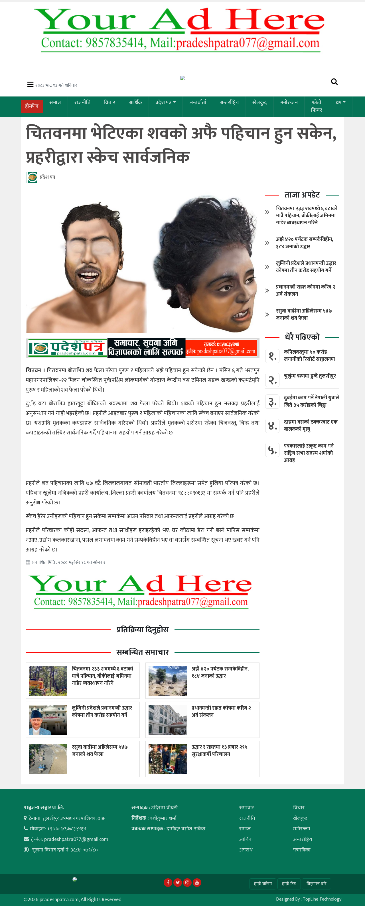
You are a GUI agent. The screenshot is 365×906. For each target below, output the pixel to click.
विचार (109, 102)
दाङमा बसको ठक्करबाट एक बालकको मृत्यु (311, 426)
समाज (55, 102)
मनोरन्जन (289, 102)
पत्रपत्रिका (302, 850)
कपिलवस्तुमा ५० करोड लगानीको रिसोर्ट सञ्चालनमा (309, 356)
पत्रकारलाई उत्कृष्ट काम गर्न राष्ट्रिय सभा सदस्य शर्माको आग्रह (309, 453)
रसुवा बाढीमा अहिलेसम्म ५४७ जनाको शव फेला (100, 751)
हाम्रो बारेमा (263, 884)
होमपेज (31, 106)
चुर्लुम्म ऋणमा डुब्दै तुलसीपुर (310, 376)
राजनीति (82, 102)
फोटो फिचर (316, 106)
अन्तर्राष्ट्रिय (229, 102)
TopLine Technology (322, 899)
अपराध (246, 850)
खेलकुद (259, 102)
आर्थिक (135, 102)
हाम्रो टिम (289, 884)
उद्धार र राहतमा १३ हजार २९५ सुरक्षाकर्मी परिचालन (220, 751)
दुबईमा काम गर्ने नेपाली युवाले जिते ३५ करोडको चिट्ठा (311, 401)
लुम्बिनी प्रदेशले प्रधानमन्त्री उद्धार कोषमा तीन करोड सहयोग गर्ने (102, 712)
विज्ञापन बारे (317, 884)
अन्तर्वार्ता (197, 102)
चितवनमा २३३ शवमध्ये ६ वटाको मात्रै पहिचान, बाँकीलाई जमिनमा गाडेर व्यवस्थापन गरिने (102, 676)
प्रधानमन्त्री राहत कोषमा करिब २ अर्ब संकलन (221, 712)
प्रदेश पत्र (163, 102)
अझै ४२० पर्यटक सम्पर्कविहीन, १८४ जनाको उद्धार (220, 672)
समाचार (246, 808)
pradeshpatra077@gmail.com (76, 839)
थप (339, 102)
